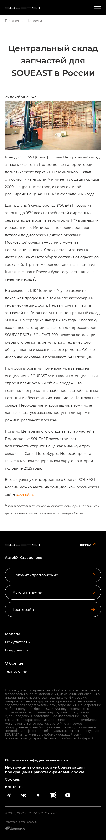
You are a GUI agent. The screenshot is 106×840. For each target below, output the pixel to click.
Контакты (14, 786)
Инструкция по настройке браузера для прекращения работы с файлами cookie (45, 769)
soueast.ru (25, 494)
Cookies (12, 779)
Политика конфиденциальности (36, 760)
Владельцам (17, 650)
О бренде (14, 663)
